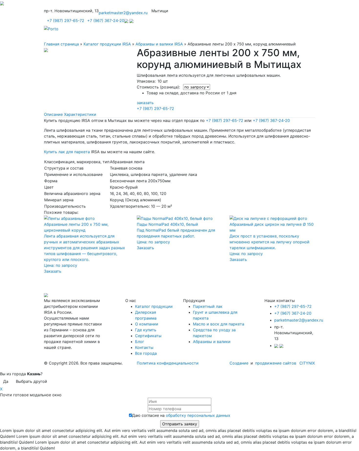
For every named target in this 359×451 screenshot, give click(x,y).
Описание (53, 114)
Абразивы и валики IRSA (159, 44)
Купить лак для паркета (67, 151)
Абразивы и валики (212, 341)
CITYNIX (307, 363)
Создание (240, 363)
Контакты (144, 347)
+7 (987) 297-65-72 (65, 20)
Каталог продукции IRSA (107, 44)
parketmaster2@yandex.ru (123, 12)
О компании (146, 324)
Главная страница (61, 44)
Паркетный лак (207, 306)
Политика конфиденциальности (168, 363)
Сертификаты (148, 335)
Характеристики (80, 114)
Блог (139, 341)
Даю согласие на (181, 415)
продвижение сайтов (275, 363)
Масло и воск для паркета (218, 324)
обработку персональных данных (198, 415)
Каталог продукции (154, 306)
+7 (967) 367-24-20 (105, 20)
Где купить (145, 329)
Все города (146, 353)
